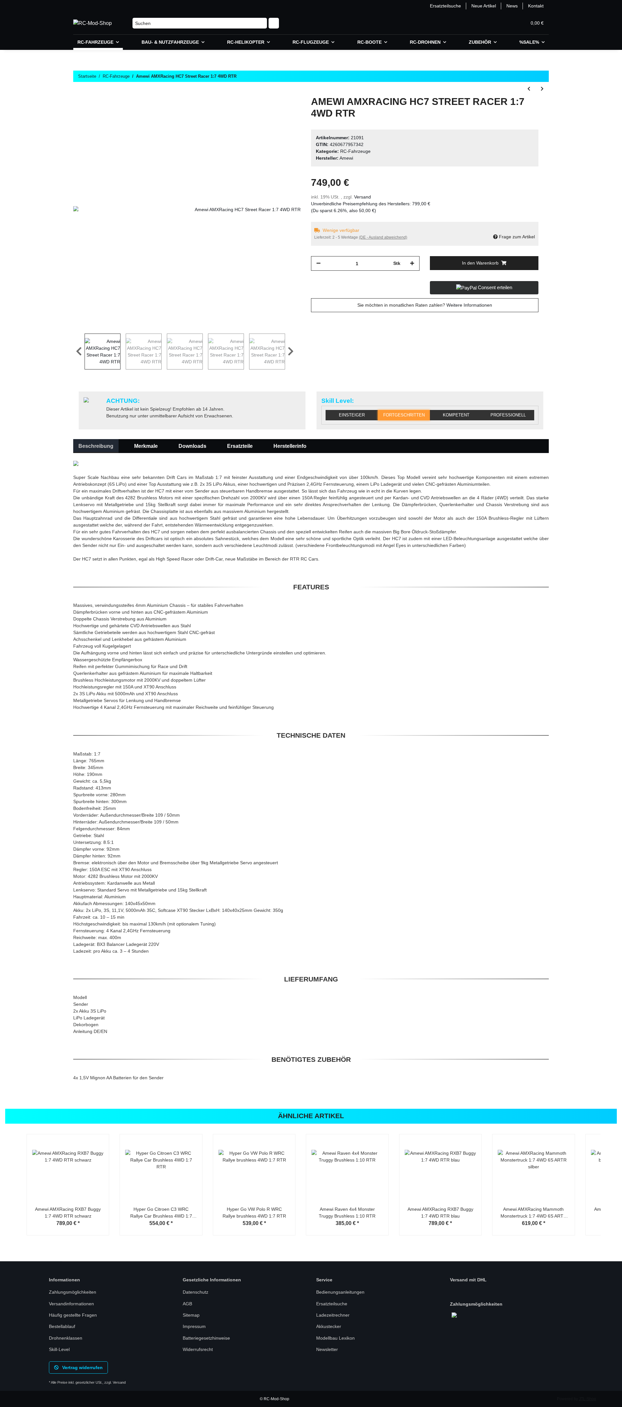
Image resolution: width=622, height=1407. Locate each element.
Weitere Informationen (469, 305)
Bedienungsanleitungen (340, 1292)
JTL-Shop (587, 1399)
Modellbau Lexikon (335, 1338)
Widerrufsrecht (198, 1349)
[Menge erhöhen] (412, 263)
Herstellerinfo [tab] (289, 446)
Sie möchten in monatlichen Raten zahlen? (424, 305)
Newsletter (327, 1349)
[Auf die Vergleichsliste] (270, 111)
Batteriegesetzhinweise (206, 1338)
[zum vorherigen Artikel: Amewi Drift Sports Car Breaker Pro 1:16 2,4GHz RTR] (529, 89)
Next (290, 351)
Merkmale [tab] (146, 446)
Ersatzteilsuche (445, 5)
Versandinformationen (71, 1303)
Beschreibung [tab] (95, 446)
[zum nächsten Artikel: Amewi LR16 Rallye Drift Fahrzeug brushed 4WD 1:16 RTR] (542, 89)
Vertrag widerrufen (82, 1367)
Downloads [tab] (192, 446)
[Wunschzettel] (506, 23)
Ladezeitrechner (333, 1315)
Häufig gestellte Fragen (73, 1315)
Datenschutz (195, 1292)
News (512, 5)
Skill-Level (59, 1349)
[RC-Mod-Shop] (92, 23)
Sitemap (191, 1315)
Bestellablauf (62, 1326)
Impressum (194, 1326)
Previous (79, 351)
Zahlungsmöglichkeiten (72, 1292)
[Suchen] (274, 23)
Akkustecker (328, 1326)
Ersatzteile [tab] (240, 446)
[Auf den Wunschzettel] (287, 111)
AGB (187, 1303)
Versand (362, 196)
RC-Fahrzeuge (355, 151)
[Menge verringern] (318, 263)
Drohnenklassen (65, 1338)
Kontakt (536, 5)
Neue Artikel (483, 5)
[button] (490, 23)
